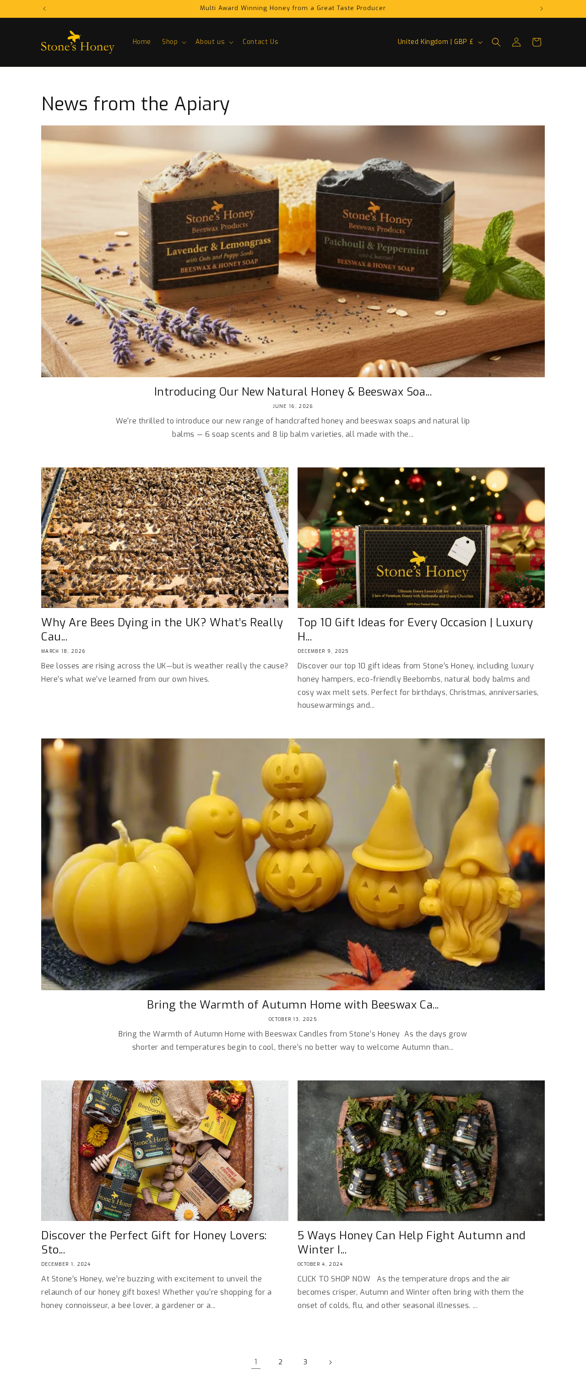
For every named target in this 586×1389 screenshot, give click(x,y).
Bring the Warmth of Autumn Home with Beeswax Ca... (293, 1005)
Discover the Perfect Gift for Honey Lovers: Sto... (154, 1243)
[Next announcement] (542, 8)
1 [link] (256, 1362)
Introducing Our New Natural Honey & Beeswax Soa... (293, 392)
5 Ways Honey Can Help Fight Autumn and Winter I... (412, 1243)
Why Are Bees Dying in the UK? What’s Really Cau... (162, 630)
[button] (173, 42)
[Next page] (330, 1362)
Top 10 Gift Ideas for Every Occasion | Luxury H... (415, 630)
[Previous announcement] (44, 8)
